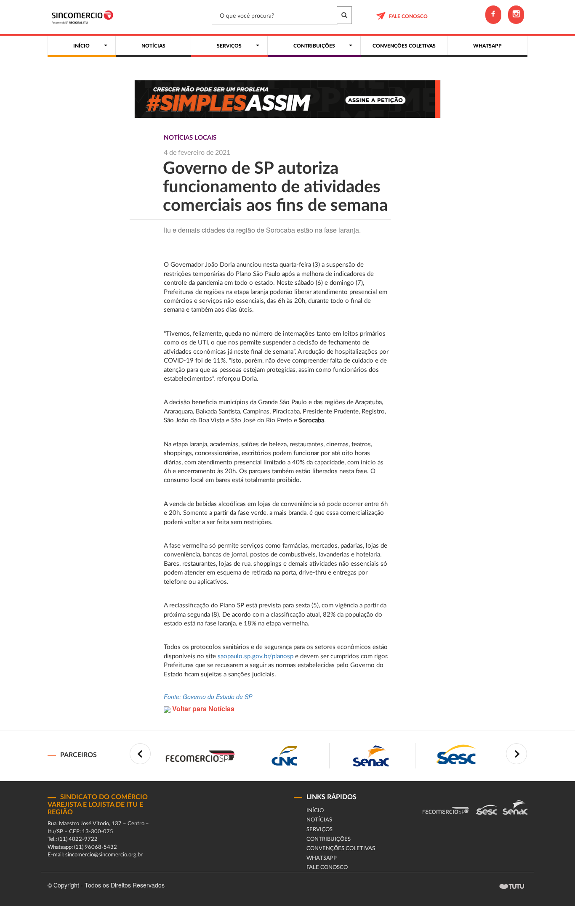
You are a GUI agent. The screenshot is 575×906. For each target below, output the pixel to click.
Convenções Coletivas (340, 848)
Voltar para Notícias (202, 708)
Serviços (319, 829)
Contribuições (328, 839)
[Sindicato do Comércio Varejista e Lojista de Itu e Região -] (84, 17)
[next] (516, 753)
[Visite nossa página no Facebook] (493, 14)
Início (315, 810)
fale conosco (408, 16)
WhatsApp (321, 858)
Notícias (319, 820)
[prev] (140, 753)
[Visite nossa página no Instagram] (516, 14)
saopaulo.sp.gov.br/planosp (255, 656)
